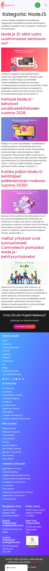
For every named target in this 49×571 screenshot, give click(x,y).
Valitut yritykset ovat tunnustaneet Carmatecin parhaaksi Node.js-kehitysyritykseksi (22, 247)
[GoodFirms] (6, 379)
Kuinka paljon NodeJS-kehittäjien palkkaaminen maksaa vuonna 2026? (23, 178)
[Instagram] (23, 379)
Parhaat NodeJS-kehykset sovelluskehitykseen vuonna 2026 (20, 106)
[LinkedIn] (13, 379)
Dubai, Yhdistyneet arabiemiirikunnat (12, 523)
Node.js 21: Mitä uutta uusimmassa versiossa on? (23, 38)
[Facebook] (9, 379)
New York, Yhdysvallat (33, 522)
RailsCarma (36, 562)
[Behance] (20, 379)
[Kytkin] (3, 379)
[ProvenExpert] (16, 379)
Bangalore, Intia (11, 506)
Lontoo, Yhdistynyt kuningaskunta (11, 540)
